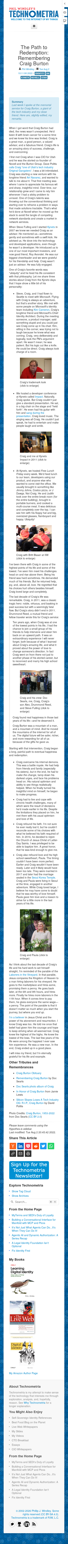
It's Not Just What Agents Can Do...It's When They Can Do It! (33, 1229)
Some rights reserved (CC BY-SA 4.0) (41, 1512)
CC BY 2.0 (35, 1116)
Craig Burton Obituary (28, 1073)
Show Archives (20, 1195)
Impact (39, 396)
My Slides (17, 1431)
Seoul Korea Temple (43, 877)
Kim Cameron (42, 309)
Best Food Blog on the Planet (28, 1422)
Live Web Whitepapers (25, 1426)
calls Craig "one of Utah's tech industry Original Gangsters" (31, 168)
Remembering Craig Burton (32, 1078)
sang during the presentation (30, 414)
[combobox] (34, 1202)
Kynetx (51, 227)
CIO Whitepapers (22, 1449)
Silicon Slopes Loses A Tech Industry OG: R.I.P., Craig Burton (37, 1101)
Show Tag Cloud (21, 1191)
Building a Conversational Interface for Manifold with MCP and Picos (34, 1221)
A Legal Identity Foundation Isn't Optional (30, 1244)
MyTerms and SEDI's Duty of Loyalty (33, 1215)
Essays (16, 1444)
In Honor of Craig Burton (30, 1091)
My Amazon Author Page (23, 1373)
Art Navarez (33, 177)
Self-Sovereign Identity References (32, 1418)
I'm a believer (16, 1017)
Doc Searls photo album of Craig (35, 1086)
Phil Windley (28, 69)
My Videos (18, 1435)
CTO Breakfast (20, 1440)
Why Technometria (34, 1402)
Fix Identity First (21, 1250)
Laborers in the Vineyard (23, 974)
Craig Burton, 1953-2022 (40, 1113)
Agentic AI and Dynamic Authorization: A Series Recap (35, 1236)
